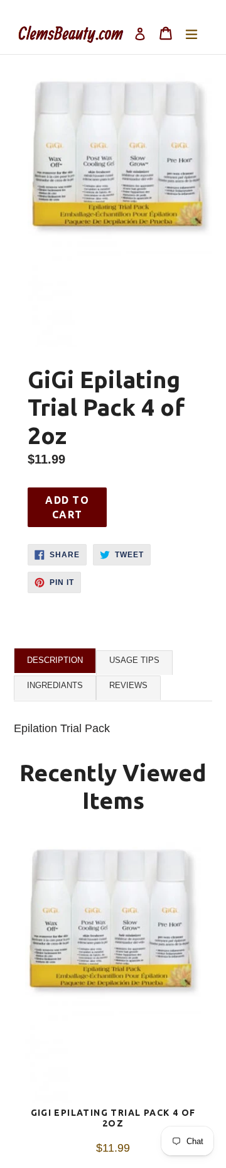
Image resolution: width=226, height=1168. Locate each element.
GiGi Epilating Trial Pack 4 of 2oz (113, 1118)
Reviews (128, 685)
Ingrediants (55, 685)
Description (55, 660)
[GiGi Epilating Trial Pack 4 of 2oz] (113, 972)
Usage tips (134, 660)
